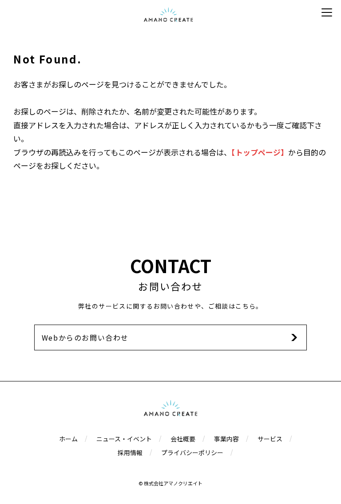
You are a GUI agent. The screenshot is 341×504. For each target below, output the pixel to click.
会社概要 (182, 438)
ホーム (68, 438)
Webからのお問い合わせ (85, 337)
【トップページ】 (259, 152)
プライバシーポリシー (192, 452)
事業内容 (226, 438)
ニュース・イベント (124, 438)
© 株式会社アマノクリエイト (170, 483)
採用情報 (130, 452)
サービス (270, 438)
